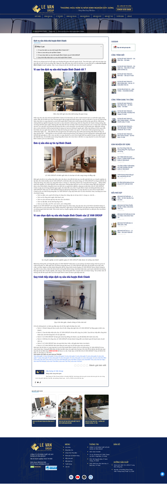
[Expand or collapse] (101, 46)
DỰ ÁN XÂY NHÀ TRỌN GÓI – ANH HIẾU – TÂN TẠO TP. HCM (125, 74)
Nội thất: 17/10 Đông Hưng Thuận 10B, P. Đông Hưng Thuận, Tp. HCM (124, 470)
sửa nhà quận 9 (54, 358)
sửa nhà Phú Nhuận (40, 361)
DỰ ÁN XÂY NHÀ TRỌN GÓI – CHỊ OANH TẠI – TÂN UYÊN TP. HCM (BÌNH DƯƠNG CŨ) (126, 67)
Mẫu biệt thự (109, 16)
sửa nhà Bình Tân (87, 359)
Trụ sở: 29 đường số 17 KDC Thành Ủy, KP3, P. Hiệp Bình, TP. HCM (99, 455)
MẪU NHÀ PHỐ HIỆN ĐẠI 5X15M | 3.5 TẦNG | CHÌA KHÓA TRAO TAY (126, 215)
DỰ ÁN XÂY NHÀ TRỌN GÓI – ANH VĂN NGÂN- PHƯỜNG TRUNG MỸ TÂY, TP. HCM (125, 127)
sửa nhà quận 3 (60, 356)
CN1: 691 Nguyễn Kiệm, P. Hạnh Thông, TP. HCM (99, 460)
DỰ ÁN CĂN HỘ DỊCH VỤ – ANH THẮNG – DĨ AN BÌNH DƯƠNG (125, 90)
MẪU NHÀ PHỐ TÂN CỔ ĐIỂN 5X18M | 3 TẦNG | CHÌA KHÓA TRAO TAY (125, 206)
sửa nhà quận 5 (82, 356)
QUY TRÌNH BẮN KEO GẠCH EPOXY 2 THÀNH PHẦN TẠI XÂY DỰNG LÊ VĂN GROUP (126, 158)
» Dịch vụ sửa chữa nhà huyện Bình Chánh (70, 31)
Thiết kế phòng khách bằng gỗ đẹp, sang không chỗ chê (125, 175)
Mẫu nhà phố (97, 16)
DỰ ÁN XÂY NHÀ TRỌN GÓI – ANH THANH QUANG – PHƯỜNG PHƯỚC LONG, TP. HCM (126, 120)
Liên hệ (129, 16)
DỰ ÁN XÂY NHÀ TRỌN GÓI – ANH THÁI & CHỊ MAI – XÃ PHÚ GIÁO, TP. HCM (125, 135)
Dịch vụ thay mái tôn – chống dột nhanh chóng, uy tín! (95, 422)
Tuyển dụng (120, 16)
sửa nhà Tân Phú (64, 361)
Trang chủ (52, 31)
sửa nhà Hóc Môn (100, 358)
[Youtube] (38, 382)
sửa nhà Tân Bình (52, 361)
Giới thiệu (38, 16)
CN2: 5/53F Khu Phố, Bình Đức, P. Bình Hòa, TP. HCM (99, 464)
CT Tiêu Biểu (59, 16)
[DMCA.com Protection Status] (35, 468)
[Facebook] (35, 382)
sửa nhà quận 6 (93, 356)
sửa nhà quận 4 (71, 356)
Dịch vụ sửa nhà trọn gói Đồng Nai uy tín (44, 422)
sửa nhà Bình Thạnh (74, 359)
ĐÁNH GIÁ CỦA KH (71, 16)
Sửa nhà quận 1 (39, 356)
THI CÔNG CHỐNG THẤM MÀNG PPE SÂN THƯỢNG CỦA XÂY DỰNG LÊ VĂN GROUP (125, 167)
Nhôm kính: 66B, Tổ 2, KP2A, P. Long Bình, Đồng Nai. (124, 466)
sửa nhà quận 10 (66, 358)
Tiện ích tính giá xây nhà (123, 47)
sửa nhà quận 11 (77, 358)
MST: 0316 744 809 (95, 451)
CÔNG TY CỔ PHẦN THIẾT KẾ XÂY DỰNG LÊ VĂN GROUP (100, 448)
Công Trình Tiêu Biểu (71, 453)
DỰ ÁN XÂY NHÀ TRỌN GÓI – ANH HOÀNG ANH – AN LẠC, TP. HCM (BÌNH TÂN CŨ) (125, 83)
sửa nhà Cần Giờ (39, 359)
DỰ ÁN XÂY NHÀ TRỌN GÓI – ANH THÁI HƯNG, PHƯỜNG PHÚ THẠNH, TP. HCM (126, 112)
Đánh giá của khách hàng (72, 455)
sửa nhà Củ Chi (51, 359)
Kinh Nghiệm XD (85, 16)
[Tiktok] (40, 382)
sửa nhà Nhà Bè (62, 359)
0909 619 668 (53, 351)
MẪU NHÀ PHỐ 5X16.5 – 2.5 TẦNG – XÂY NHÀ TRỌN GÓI (125, 231)
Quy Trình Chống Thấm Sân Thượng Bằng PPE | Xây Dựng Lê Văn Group (126, 149)
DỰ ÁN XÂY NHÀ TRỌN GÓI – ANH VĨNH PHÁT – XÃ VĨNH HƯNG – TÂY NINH (125, 105)
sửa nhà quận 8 (44, 358)
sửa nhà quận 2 (49, 356)
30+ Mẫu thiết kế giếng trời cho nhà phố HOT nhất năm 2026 (125, 183)
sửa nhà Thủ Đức (76, 361)
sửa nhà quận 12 (89, 358)
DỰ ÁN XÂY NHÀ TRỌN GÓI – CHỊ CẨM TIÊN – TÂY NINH (126, 59)
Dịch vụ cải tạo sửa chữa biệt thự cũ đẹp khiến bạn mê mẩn (69, 422)
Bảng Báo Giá (48, 16)
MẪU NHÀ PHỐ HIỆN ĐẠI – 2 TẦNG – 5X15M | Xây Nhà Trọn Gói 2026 (125, 198)
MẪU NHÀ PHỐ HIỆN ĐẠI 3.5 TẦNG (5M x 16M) (125, 224)
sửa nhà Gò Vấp (99, 359)
